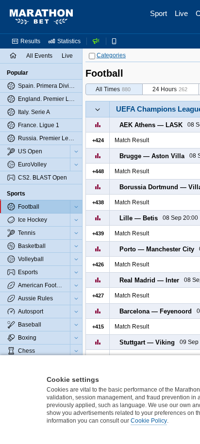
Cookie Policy (149, 420)
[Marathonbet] (41, 17)
